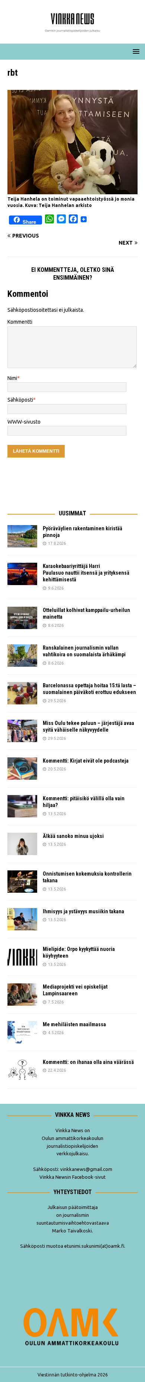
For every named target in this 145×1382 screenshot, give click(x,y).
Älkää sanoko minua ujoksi (73, 836)
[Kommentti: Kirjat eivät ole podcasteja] (22, 768)
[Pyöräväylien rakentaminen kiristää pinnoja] (22, 536)
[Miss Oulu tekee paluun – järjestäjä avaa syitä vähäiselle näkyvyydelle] (22, 731)
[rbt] (72, 190)
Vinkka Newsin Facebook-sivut (72, 1177)
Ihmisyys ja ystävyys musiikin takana (84, 911)
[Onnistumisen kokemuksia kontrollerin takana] (22, 881)
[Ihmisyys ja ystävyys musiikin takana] (22, 919)
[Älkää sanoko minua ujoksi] (22, 844)
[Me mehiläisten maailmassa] (22, 1032)
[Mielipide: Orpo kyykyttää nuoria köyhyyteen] (22, 957)
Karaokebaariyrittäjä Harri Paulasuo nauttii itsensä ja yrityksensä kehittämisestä (86, 572)
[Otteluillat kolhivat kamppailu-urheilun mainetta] (22, 618)
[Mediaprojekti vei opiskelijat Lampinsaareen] (22, 994)
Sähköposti (20, 400)
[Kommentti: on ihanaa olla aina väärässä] (22, 1070)
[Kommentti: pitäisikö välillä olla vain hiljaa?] (22, 806)
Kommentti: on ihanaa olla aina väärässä (89, 1062)
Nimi (12, 378)
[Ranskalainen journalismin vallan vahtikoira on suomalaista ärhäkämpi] (22, 655)
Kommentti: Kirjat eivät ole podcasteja (86, 761)
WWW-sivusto (24, 422)
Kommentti (19, 322)
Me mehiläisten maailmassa (74, 1024)
